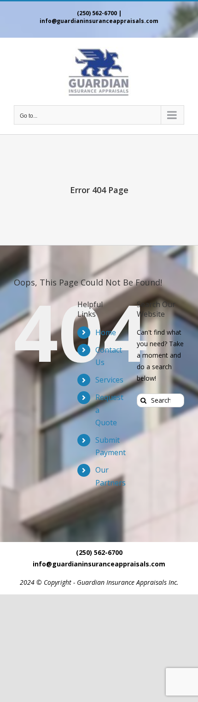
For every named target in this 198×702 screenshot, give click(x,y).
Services (109, 380)
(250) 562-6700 (97, 13)
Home (105, 332)
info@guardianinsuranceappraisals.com (99, 21)
